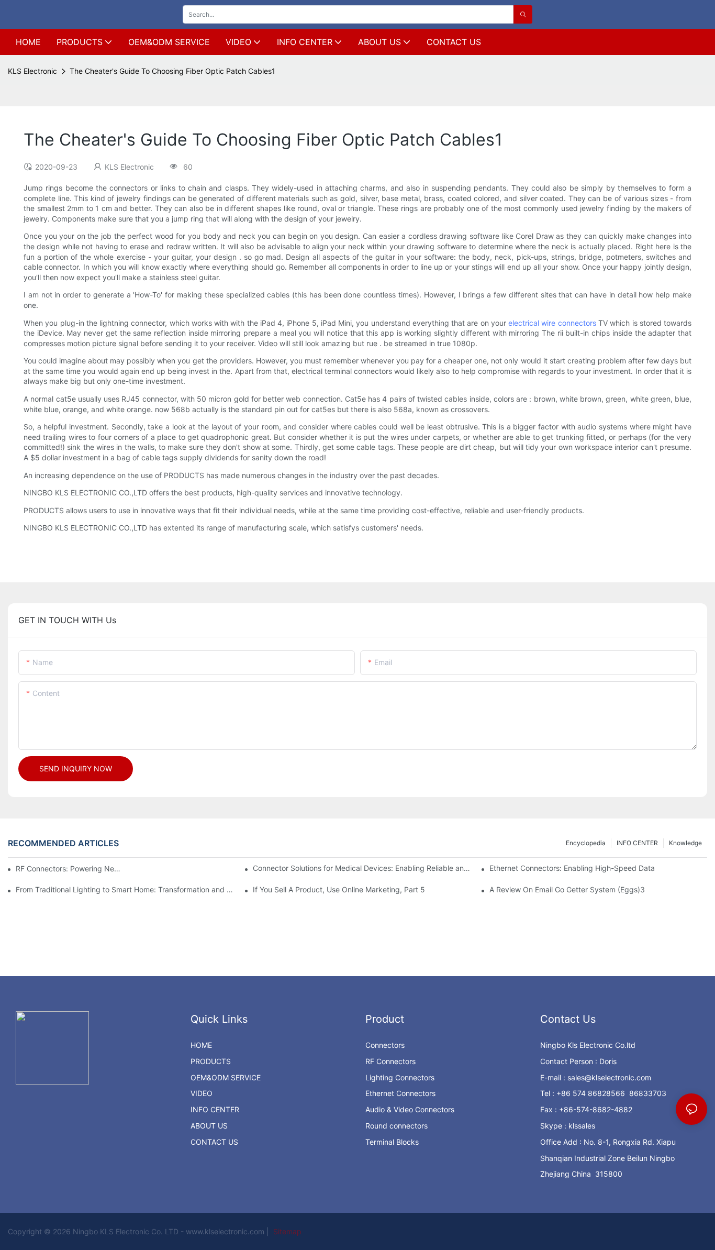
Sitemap (286, 1231)
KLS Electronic (32, 71)
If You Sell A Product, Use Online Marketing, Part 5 (339, 889)
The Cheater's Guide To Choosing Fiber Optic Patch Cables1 (172, 71)
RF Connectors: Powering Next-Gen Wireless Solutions (68, 868)
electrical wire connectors (552, 322)
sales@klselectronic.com (609, 1077)
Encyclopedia (586, 843)
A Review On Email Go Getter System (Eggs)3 (567, 889)
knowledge (685, 843)
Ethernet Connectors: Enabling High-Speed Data (572, 868)
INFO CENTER (637, 843)
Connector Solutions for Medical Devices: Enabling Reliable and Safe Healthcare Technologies (362, 868)
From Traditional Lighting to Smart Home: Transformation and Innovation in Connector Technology (124, 889)
